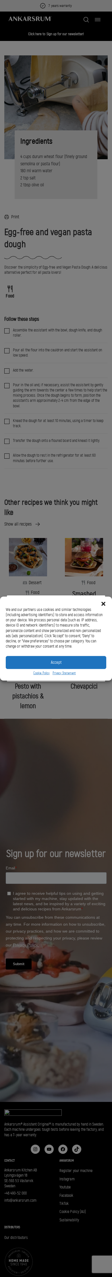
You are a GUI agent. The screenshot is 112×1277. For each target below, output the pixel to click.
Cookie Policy (41, 673)
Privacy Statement (64, 673)
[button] (103, 604)
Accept (56, 662)
